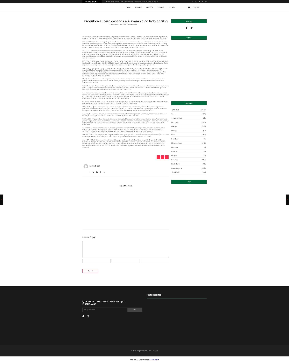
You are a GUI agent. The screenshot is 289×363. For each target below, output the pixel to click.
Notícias (138, 7)
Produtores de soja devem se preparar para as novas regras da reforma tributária (121, 194)
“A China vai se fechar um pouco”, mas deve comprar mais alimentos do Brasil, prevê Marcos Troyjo (123, 219)
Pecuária (149, 7)
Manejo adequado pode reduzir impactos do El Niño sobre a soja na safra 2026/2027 (132, 1)
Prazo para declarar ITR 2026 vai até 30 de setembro (187, 92)
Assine (134, 310)
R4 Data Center (154, 360)
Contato (172, 7)
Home (128, 7)
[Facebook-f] (186, 27)
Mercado (160, 7)
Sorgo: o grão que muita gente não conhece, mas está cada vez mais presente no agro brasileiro (124, 206)
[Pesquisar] (206, 7)
